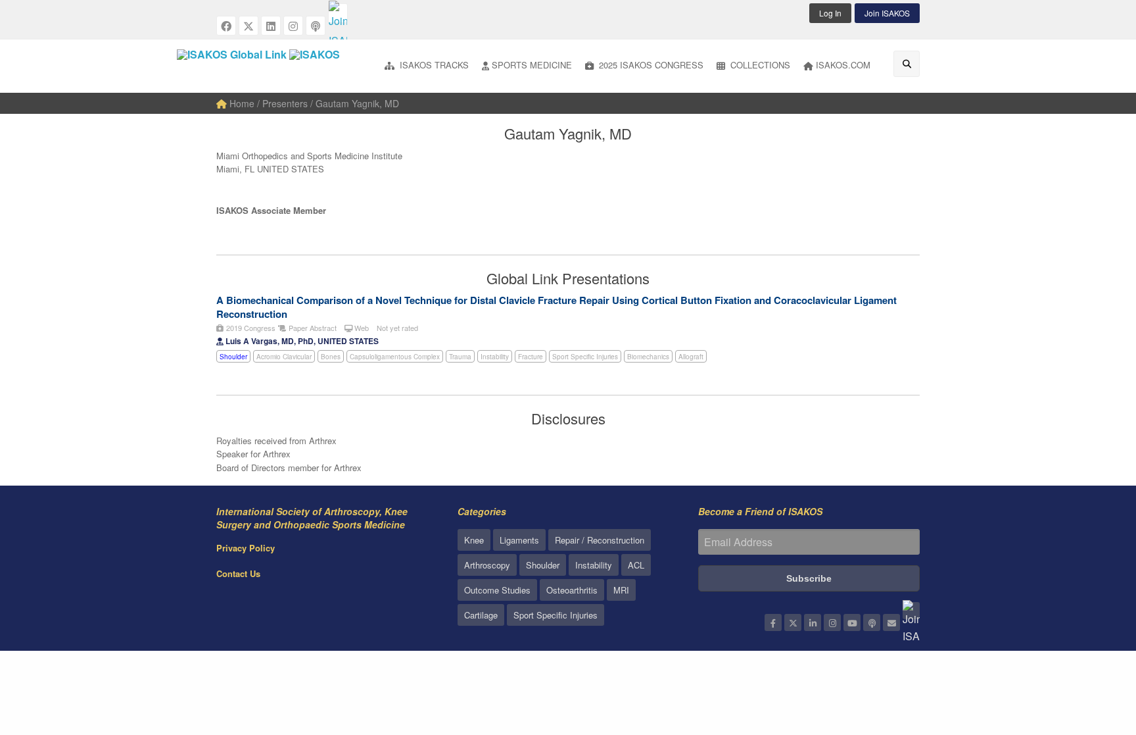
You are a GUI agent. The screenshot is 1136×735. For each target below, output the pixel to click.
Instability (495, 356)
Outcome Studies (497, 590)
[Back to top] (1093, 652)
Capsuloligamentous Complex (395, 356)
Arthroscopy (487, 565)
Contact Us (238, 573)
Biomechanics (648, 356)
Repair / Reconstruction (599, 540)
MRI (621, 590)
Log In (830, 12)
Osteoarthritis (572, 590)
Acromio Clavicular (284, 356)
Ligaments (519, 540)
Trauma (460, 356)
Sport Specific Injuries (585, 356)
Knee (474, 540)
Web (360, 327)
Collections (759, 65)
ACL (636, 565)
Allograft (690, 356)
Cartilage (481, 615)
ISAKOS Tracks (433, 65)
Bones (331, 356)
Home (240, 103)
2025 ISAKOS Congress (649, 65)
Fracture (530, 356)
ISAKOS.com (843, 65)
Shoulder (233, 356)
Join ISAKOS (887, 12)
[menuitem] (427, 66)
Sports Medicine (532, 65)
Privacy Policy (245, 548)
